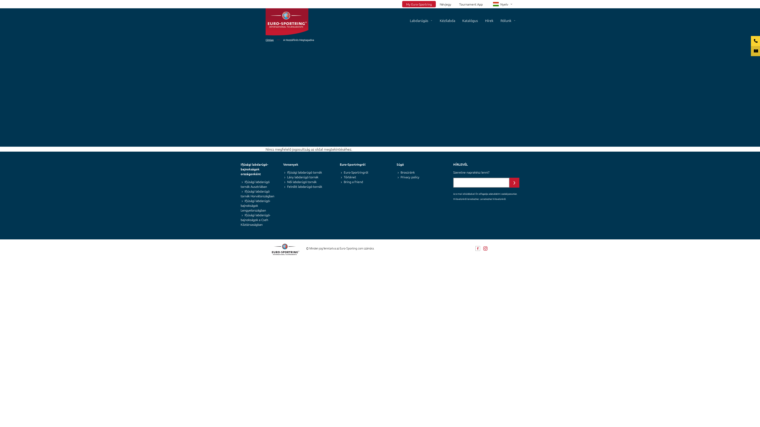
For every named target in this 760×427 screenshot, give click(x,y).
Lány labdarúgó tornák (302, 177)
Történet (350, 177)
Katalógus (470, 20)
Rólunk (506, 20)
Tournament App (471, 4)
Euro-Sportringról (356, 172)
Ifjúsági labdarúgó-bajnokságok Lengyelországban (256, 205)
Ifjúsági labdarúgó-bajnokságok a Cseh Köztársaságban (256, 220)
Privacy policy (410, 177)
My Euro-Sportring (419, 4)
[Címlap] (287, 21)
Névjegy (445, 4)
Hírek (489, 20)
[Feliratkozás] (514, 183)
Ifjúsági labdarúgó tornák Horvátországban (257, 193)
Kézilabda (447, 20)
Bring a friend (353, 181)
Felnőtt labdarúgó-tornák (304, 186)
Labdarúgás (419, 20)
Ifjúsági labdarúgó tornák (304, 172)
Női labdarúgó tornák (302, 181)
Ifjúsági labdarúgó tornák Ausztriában (255, 184)
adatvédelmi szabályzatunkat (503, 193)
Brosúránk (408, 172)
